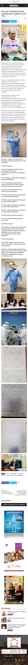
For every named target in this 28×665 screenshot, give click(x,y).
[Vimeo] (19, 660)
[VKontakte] (22, 660)
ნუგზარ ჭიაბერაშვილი (19, 475)
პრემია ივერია (10, 614)
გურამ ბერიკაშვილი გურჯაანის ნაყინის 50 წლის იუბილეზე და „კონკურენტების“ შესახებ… (20, 492)
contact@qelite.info (18, 656)
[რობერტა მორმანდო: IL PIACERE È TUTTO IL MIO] (4, 613)
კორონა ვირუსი (20, 473)
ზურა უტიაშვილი (13, 473)
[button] (26, 5)
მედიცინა (3, 475)
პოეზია (9, 621)
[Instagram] (12, 660)
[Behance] (5, 660)
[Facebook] (8, 660)
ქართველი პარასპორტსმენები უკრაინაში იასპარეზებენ (7, 492)
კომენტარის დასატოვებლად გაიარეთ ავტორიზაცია (14, 504)
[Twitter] (15, 660)
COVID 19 (7, 473)
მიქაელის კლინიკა (10, 475)
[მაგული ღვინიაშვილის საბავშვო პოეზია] (4, 620)
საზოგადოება (10, 630)
